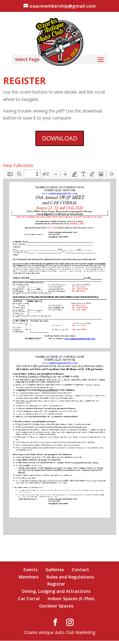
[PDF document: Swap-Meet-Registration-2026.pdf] (59, 352)
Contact (80, 569)
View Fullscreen (18, 165)
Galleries (54, 569)
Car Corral (29, 598)
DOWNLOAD (59, 138)
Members (28, 577)
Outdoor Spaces (56, 606)
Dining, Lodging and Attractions (56, 591)
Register (56, 584)
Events (30, 569)
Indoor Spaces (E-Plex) (71, 598)
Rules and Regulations (70, 577)
